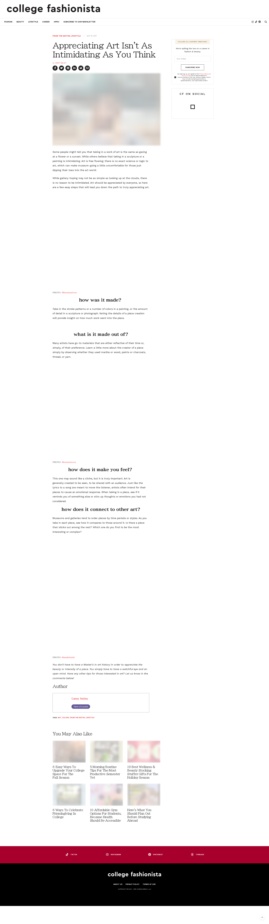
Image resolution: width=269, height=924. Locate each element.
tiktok (73, 855)
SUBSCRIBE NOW (192, 67)
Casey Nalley (60, 63)
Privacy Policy (132, 884)
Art (59, 718)
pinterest (158, 855)
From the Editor (61, 36)
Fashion (8, 22)
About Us (117, 884)
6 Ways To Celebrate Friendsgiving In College (68, 814)
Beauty (20, 22)
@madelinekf (68, 657)
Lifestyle (33, 22)
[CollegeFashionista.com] (53, 9)
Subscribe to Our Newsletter (79, 22)
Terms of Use (149, 884)
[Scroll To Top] (262, 917)
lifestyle (90, 718)
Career (46, 22)
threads (200, 855)
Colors (65, 718)
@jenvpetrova (69, 462)
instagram (116, 855)
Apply (56, 22)
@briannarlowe (69, 293)
